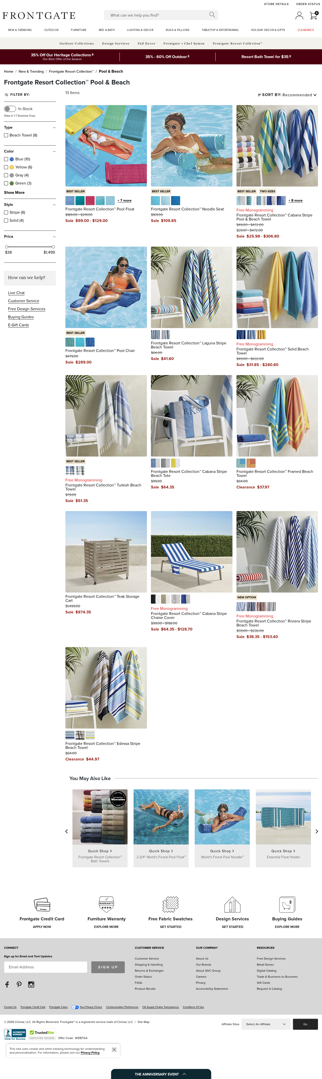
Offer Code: (66, 1038)
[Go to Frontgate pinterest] (19, 984)
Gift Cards (263, 982)
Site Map (143, 1022)
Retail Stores (265, 964)
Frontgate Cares (58, 1007)
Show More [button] (14, 193)
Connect (11, 948)
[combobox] (161, 15)
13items (72, 92)
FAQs (138, 982)
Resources (265, 948)
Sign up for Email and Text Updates (28, 956)
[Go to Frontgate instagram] (31, 984)
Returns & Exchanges (149, 970)
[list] (298, 95)
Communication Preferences (122, 1007)
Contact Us (10, 1007)
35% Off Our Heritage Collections (61, 55)
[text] (82, 221)
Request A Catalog (269, 988)
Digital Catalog (266, 970)
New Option (246, 597)
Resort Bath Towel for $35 (265, 57)
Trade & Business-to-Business (277, 976)
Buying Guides (21, 317)
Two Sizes (267, 191)
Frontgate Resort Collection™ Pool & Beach (67, 82)
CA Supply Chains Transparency (160, 1007)
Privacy (201, 982)
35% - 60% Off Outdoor (166, 57)
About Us (202, 958)
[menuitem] (20, 30)
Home (8, 71)
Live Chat (16, 293)
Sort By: (271, 95)
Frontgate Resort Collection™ (71, 71)
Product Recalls (145, 988)
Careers (201, 976)
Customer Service (23, 301)
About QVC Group (208, 970)
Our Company (207, 948)
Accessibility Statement (212, 988)
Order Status (308, 4)
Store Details (276, 4)
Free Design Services (26, 309)
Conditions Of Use (193, 1007)
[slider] (6, 246)
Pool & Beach (111, 71)
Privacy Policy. (90, 1052)
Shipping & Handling (149, 964)
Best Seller (75, 191)
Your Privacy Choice (91, 1007)
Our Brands (203, 964)
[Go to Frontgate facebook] (7, 984)
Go (305, 1024)
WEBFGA (81, 1038)
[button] (38, 15)
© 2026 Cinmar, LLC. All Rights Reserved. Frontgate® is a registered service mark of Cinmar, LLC (68, 1022)
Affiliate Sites (230, 1024)
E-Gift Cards (18, 325)
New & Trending (31, 71)
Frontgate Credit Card (33, 1007)
